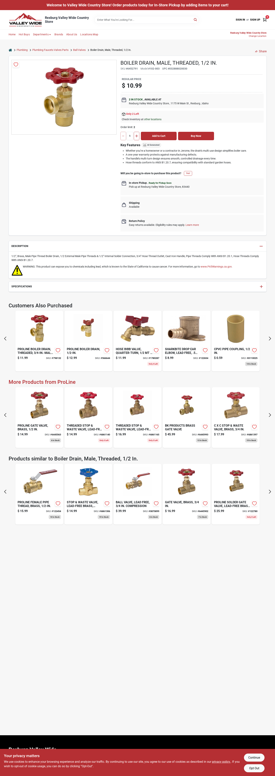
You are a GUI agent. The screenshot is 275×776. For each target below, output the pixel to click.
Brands (58, 34)
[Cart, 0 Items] (265, 20)
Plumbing (22, 49)
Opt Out (254, 768)
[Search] (195, 19)
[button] (137, 246)
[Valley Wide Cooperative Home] (25, 20)
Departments (41, 34)
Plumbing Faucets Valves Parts (50, 49)
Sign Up (255, 19)
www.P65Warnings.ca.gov (216, 266)
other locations (152, 119)
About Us (71, 34)
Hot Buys (24, 34)
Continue (254, 757)
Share (263, 51)
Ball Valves (79, 49)
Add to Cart (158, 135)
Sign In (240, 19)
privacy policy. (221, 761)
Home (12, 34)
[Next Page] (270, 338)
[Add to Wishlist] (16, 64)
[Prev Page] (5, 338)
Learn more (192, 224)
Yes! (188, 173)
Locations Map (89, 34)
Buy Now (196, 135)
